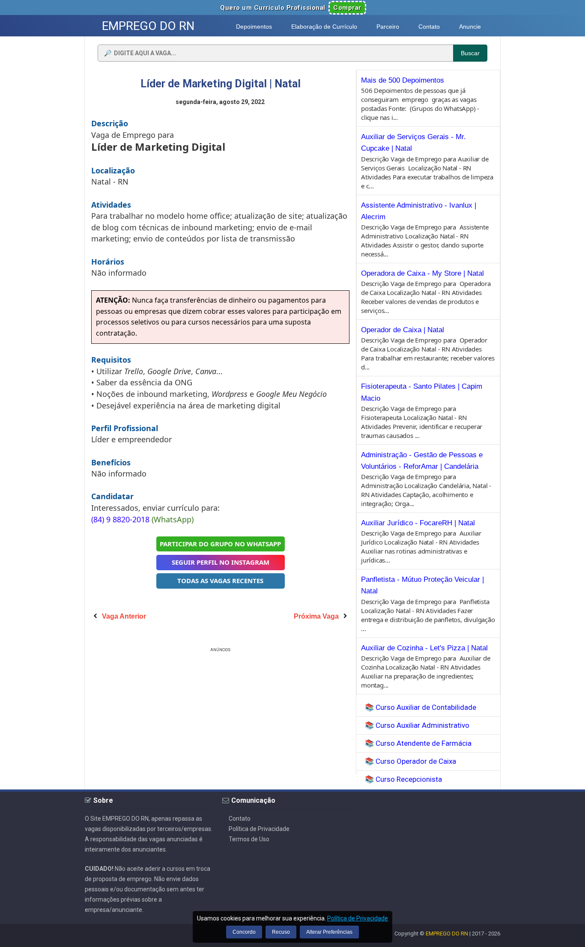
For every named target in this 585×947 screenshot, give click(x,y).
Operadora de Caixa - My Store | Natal (422, 273)
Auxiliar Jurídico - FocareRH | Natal (418, 523)
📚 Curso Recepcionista (403, 779)
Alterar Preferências (329, 932)
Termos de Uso (249, 839)
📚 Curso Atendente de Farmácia (418, 743)
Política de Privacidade (259, 828)
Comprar (347, 8)
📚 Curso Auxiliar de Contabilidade (420, 707)
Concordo (244, 932)
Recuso (281, 932)
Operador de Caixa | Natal (402, 330)
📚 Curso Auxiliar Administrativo (417, 725)
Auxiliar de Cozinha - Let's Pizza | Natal (424, 648)
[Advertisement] (220, 714)
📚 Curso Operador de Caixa (410, 761)
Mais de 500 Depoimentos (402, 80)
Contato (240, 818)
